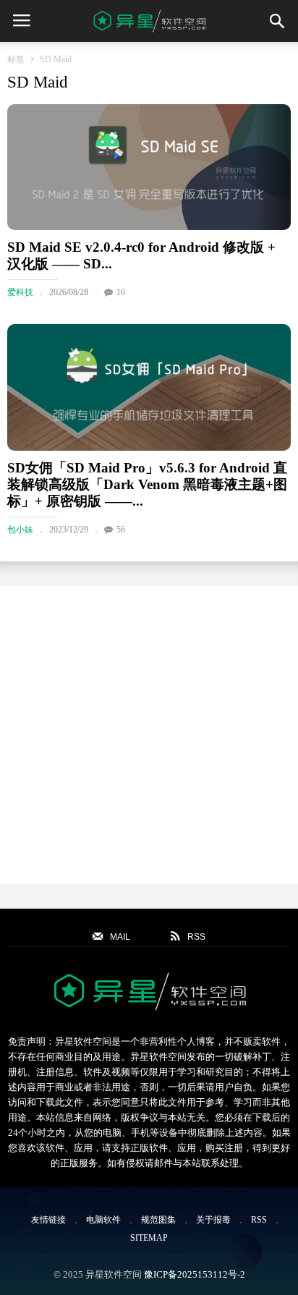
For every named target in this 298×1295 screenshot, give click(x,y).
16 (120, 292)
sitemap (149, 1238)
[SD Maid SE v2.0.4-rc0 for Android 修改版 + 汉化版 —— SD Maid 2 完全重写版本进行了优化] (149, 167)
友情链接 (48, 1220)
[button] (277, 21)
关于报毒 (213, 1220)
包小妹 (20, 530)
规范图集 (158, 1220)
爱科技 (20, 292)
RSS (259, 1220)
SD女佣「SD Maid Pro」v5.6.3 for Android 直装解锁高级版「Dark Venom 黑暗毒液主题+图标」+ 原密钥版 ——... (147, 484)
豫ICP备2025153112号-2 (194, 1274)
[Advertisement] (149, 735)
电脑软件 (103, 1220)
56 (120, 530)
